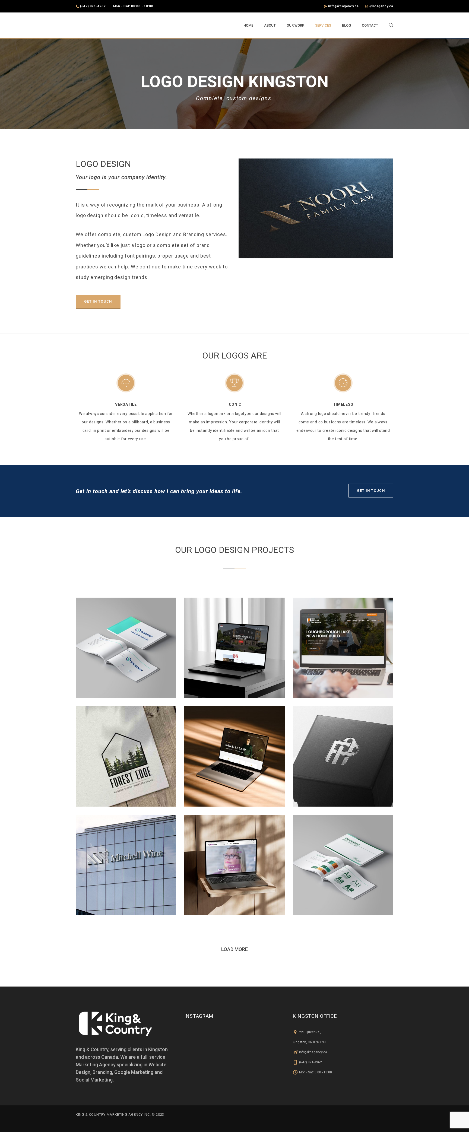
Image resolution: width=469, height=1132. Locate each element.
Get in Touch (371, 491)
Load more (234, 949)
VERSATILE (126, 404)
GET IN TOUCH (98, 301)
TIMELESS (343, 404)
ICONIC (234, 404)
